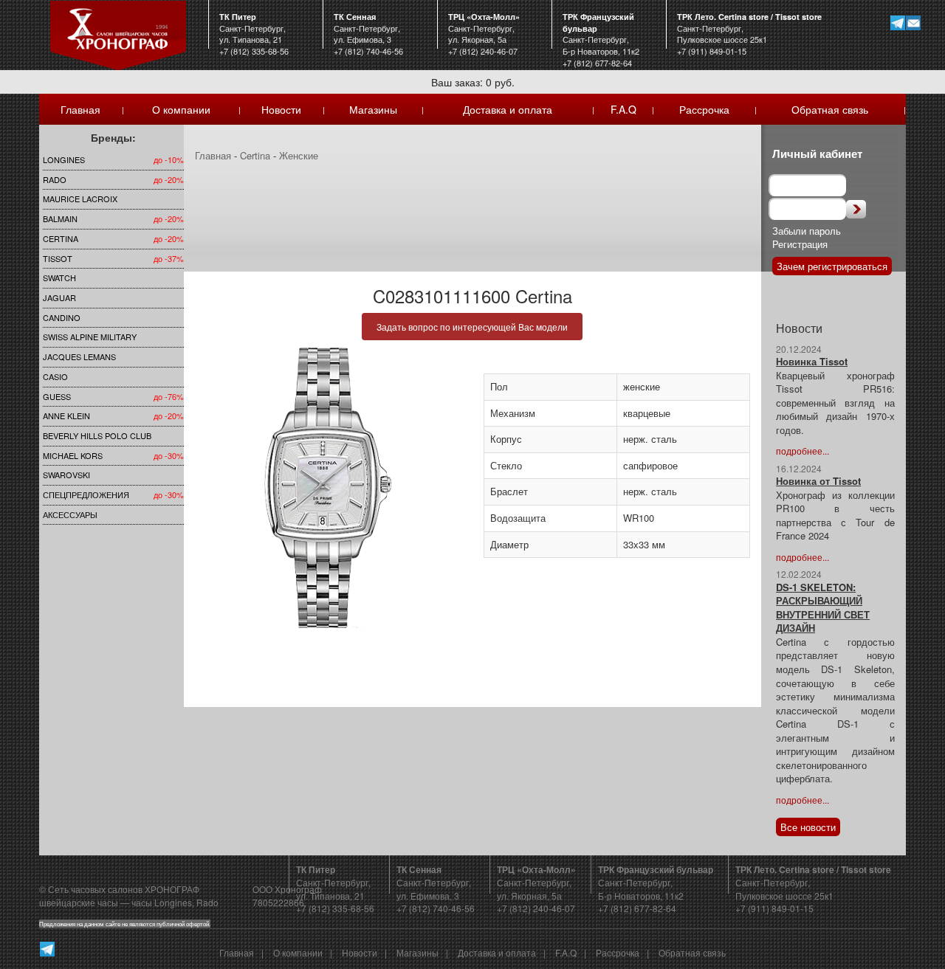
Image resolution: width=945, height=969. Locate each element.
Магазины (373, 109)
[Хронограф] (117, 34)
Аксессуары (70, 514)
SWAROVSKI (66, 474)
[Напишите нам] (913, 22)
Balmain (60, 218)
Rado (54, 179)
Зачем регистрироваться (832, 266)
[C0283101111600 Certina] (328, 488)
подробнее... (802, 450)
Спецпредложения (86, 494)
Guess (57, 396)
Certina (60, 238)
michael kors (73, 455)
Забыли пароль (806, 231)
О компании (181, 109)
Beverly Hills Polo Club (97, 435)
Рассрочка (704, 109)
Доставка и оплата (507, 109)
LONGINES (64, 159)
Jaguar (59, 297)
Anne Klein (66, 415)
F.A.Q (623, 109)
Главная (80, 109)
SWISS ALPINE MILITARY (90, 336)
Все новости (808, 827)
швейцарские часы (78, 902)
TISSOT (57, 258)
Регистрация (800, 244)
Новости (281, 109)
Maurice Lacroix (80, 198)
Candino (61, 317)
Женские (298, 155)
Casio (55, 376)
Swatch (59, 277)
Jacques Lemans (79, 356)
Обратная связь (829, 109)
